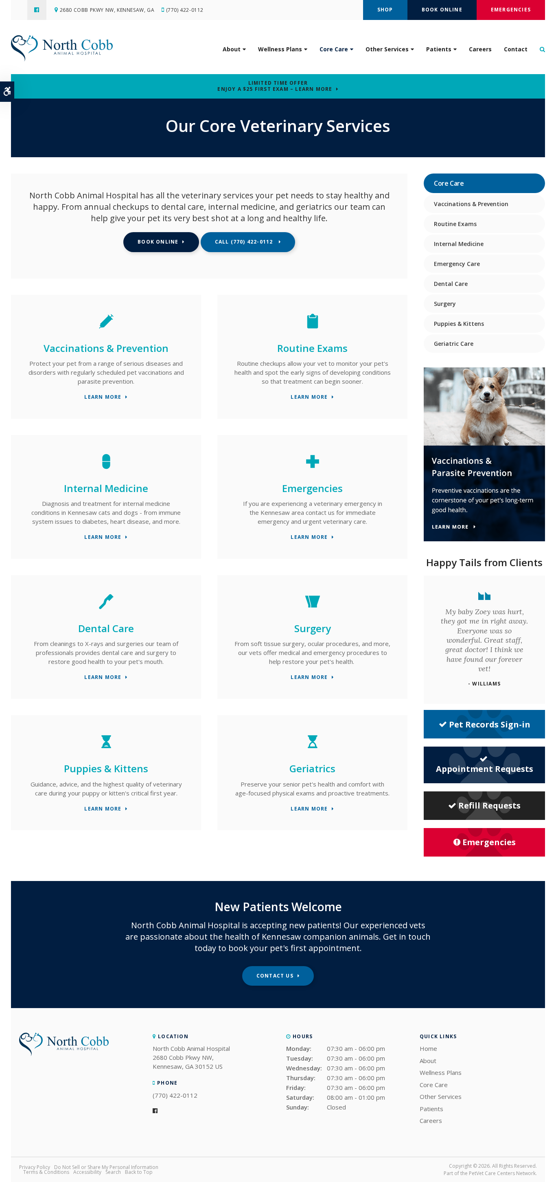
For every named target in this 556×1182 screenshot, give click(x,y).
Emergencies (511, 9)
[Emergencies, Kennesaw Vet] (312, 469)
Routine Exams (312, 348)
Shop (385, 9)
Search (113, 1172)
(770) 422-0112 (185, 10)
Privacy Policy (34, 1167)
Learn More (102, 397)
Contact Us (274, 975)
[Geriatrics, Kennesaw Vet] (312, 749)
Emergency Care (457, 264)
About (232, 49)
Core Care (334, 49)
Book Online (442, 9)
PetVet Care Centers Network (502, 1173)
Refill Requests (489, 805)
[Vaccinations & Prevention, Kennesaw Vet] (106, 329)
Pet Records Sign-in (489, 724)
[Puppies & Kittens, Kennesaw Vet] (106, 749)
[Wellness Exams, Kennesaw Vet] (312, 329)
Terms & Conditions (46, 1172)
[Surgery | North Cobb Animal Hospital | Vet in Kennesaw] (312, 609)
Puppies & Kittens (106, 768)
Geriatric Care (453, 343)
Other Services (387, 49)
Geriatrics (312, 768)
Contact (516, 49)
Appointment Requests (484, 768)
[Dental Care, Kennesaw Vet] (106, 609)
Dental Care (106, 628)
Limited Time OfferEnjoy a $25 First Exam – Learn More (274, 85)
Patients (438, 49)
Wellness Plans (280, 49)
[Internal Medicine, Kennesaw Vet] (106, 469)
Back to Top (139, 1172)
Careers (480, 49)
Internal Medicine (106, 488)
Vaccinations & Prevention (106, 348)
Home (428, 1048)
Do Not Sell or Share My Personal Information (106, 1167)
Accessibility (87, 1172)
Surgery (312, 628)
